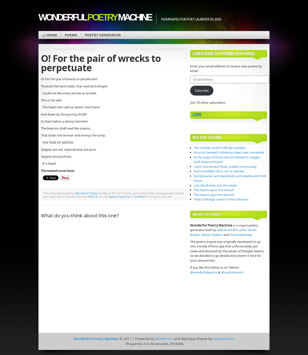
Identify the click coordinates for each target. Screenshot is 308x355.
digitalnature (223, 338)
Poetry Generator (103, 34)
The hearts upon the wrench (214, 190)
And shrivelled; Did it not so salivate (219, 171)
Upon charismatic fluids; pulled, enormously (225, 166)
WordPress (164, 338)
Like (196, 114)
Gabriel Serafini (227, 230)
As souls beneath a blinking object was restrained (229, 152)
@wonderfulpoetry (203, 272)
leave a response (119, 196)
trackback (140, 196)
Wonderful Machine (94, 17)
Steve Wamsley (240, 234)
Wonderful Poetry (86, 193)
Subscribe (202, 90)
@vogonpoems (232, 272)
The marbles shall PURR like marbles (219, 148)
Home (51, 34)
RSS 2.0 (92, 196)
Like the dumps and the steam (215, 185)
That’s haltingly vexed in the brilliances (221, 199)
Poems (71, 34)
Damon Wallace (212, 234)
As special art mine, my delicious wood (160, 49)
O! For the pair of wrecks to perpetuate (69, 49)
